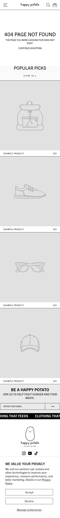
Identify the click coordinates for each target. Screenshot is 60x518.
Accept (29, 492)
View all (30, 75)
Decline (29, 501)
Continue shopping (30, 48)
